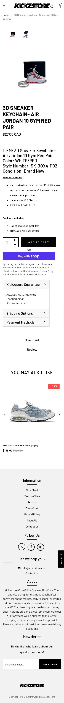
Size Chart (32, 340)
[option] (12, 34)
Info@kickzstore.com (34, 568)
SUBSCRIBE (50, 664)
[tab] (26, 284)
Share (61, 561)
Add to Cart (38, 242)
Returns (32, 502)
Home (6, 14)
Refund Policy (32, 514)
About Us (32, 520)
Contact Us (32, 526)
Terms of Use (32, 496)
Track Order (32, 508)
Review (32, 349)
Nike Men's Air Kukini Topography (20, 445)
